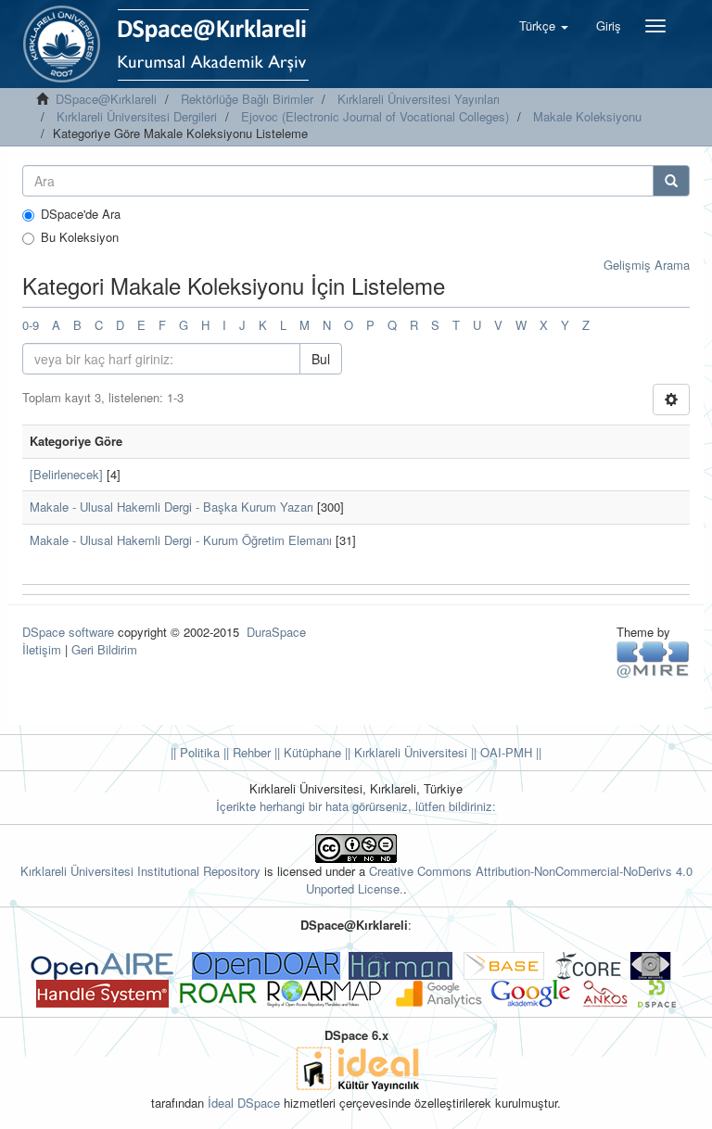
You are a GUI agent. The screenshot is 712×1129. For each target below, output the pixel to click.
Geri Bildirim (104, 649)
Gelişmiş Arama (647, 264)
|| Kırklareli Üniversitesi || (409, 752)
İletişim (41, 649)
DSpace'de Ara (81, 214)
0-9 (30, 325)
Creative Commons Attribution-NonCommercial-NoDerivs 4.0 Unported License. (499, 879)
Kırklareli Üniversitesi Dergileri (137, 116)
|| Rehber (245, 752)
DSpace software (68, 632)
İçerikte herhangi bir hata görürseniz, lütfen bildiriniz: (356, 806)
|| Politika (195, 752)
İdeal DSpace (244, 1102)
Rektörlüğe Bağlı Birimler (247, 99)
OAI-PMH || (509, 752)
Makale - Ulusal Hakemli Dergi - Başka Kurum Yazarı (171, 506)
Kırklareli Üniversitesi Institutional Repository (140, 871)
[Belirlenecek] (66, 474)
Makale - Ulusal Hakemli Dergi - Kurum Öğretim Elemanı (181, 540)
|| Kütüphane (306, 752)
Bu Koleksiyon (80, 237)
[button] (543, 26)
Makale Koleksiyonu (587, 116)
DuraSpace (276, 632)
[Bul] (671, 181)
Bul (321, 358)
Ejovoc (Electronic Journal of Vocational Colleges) (375, 116)
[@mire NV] (653, 658)
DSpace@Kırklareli (106, 99)
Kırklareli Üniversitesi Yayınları (418, 99)
